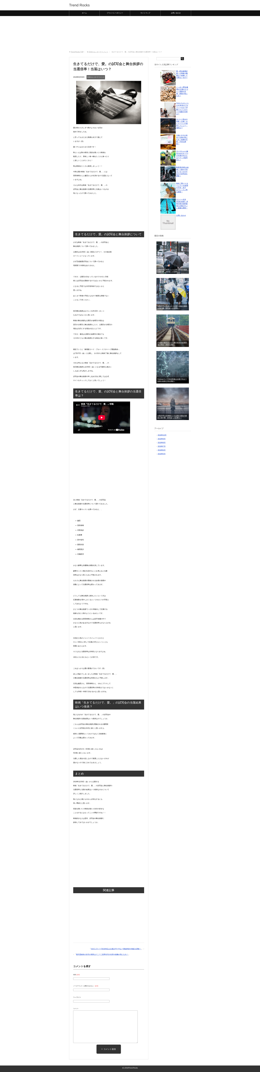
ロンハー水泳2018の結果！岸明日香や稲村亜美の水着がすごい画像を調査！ (182, 204)
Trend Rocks (79, 5)
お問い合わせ (176, 13)
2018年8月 (162, 442)
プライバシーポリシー (115, 13)
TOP (77, 52)
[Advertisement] (130, 33)
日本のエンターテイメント (95, 77)
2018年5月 (162, 454)
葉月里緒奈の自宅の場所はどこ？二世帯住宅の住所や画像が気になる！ (102, 954)
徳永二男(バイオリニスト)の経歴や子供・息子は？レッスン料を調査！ (182, 188)
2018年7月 (162, 446)
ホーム (84, 13)
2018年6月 (162, 450)
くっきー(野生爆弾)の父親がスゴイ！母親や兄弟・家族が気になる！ (182, 91)
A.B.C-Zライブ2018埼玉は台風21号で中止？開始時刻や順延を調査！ (116, 949)
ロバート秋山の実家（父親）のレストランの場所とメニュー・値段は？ (182, 123)
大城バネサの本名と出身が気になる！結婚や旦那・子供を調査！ (182, 139)
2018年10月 (162, 435)
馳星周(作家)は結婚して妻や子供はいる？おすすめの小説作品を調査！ (182, 172)
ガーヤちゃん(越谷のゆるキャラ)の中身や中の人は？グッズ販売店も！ (182, 155)
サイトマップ (145, 13)
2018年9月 (162, 439)
